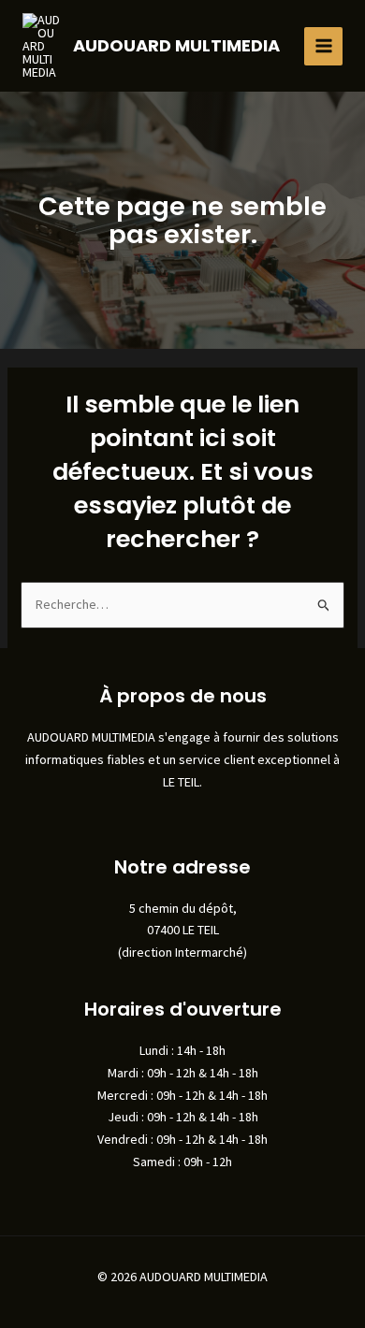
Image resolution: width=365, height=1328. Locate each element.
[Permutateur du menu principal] (323, 46)
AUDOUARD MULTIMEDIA (176, 45)
